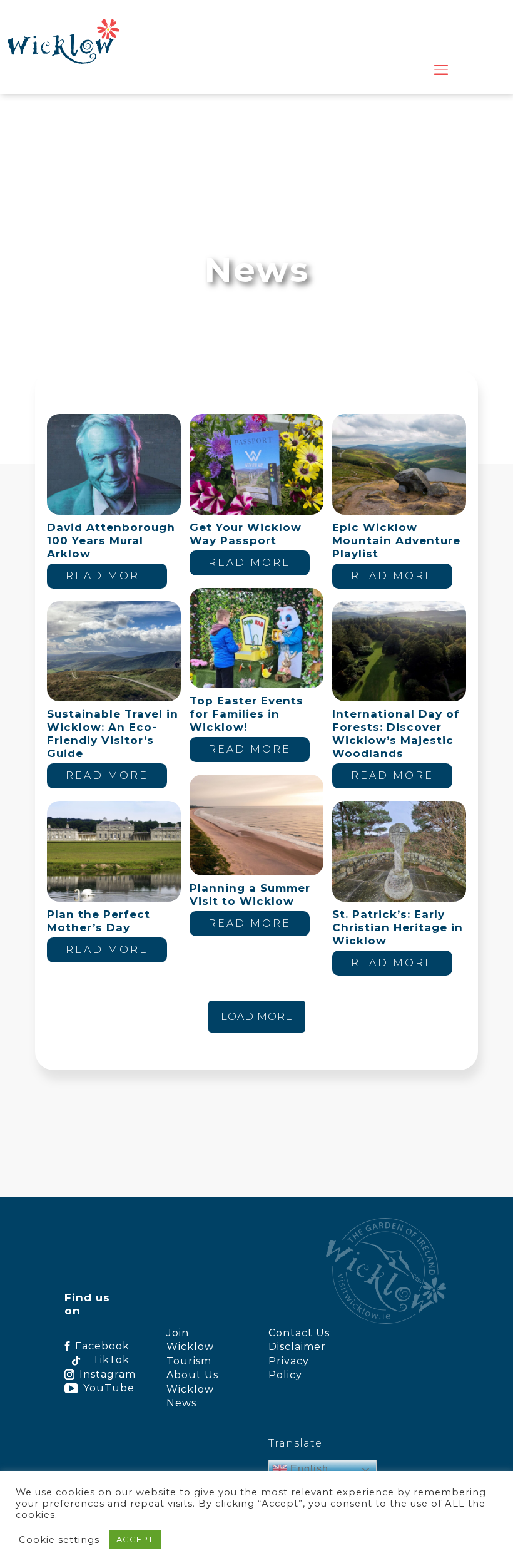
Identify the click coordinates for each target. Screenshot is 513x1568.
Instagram (104, 1374)
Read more (107, 576)
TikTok (111, 1360)
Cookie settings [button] (59, 1539)
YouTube (106, 1388)
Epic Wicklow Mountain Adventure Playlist (396, 540)
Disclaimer (297, 1347)
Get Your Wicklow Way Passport (246, 534)
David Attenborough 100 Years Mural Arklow (111, 540)
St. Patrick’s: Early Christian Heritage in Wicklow (397, 927)
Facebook (102, 1346)
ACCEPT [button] (134, 1539)
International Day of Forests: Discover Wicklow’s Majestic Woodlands (396, 734)
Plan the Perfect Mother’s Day (98, 921)
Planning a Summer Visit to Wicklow (250, 894)
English (307, 1468)
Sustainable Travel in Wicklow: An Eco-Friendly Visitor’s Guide (112, 734)
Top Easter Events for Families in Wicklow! (246, 713)
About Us (192, 1375)
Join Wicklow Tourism (190, 1347)
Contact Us (299, 1333)
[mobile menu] (441, 70)
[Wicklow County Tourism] (63, 40)
